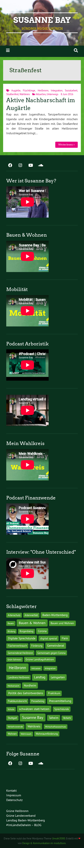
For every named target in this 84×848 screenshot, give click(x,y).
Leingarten (58, 677)
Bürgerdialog (26, 631)
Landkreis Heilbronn (18, 677)
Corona (42, 631)
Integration (57, 90)
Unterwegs (52, 94)
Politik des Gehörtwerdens (25, 693)
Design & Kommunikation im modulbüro (44, 843)
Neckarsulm (13, 685)
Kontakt (11, 790)
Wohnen (12, 733)
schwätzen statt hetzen (34, 709)
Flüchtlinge (29, 90)
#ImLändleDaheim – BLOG (23, 825)
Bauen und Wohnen (62, 623)
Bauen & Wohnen (32, 623)
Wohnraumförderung (47, 733)
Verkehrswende (15, 726)
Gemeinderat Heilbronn (20, 652)
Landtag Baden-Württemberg (25, 820)
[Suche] (76, 50)
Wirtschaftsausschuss (55, 726)
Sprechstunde (61, 709)
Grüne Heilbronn (17, 811)
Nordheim (30, 685)
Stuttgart (12, 717)
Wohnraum (26, 733)
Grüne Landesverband (21, 815)
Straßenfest (12, 94)
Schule (11, 709)
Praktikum (54, 693)
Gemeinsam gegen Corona (51, 652)
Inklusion (36, 668)
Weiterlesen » (66, 144)
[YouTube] (30, 166)
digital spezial (48, 638)
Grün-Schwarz (14, 659)
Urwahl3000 (58, 838)
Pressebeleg (37, 701)
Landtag (39, 677)
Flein (65, 638)
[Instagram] (20, 166)
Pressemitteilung (60, 701)
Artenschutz (14, 615)
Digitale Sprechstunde (22, 638)
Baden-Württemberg (55, 615)
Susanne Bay (42, 20)
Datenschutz (14, 800)
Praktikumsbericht (17, 701)
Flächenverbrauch (17, 645)
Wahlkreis (25, 94)
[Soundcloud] (41, 166)
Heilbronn (43, 90)
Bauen (11, 623)
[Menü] (8, 50)
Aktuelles (41, 94)
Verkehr (67, 718)
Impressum (13, 795)
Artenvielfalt (31, 615)
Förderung (36, 645)
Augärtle (16, 90)
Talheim (53, 718)
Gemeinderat (55, 645)
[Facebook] (10, 166)
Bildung (11, 631)
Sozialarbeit (71, 90)
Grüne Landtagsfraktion (40, 659)
